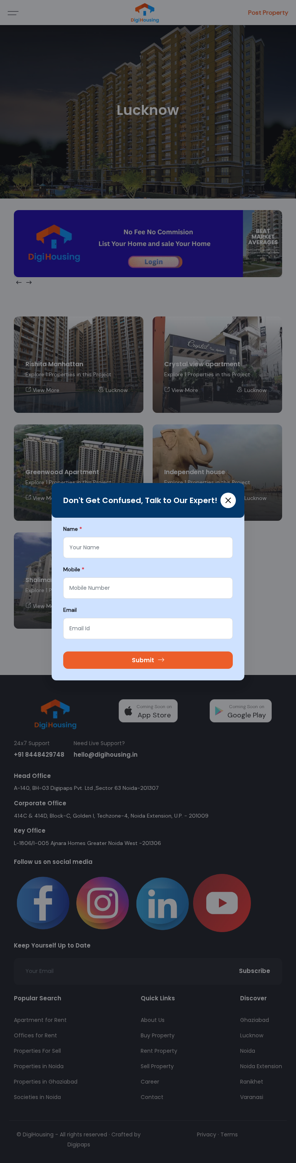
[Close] (228, 500)
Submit (143, 660)
